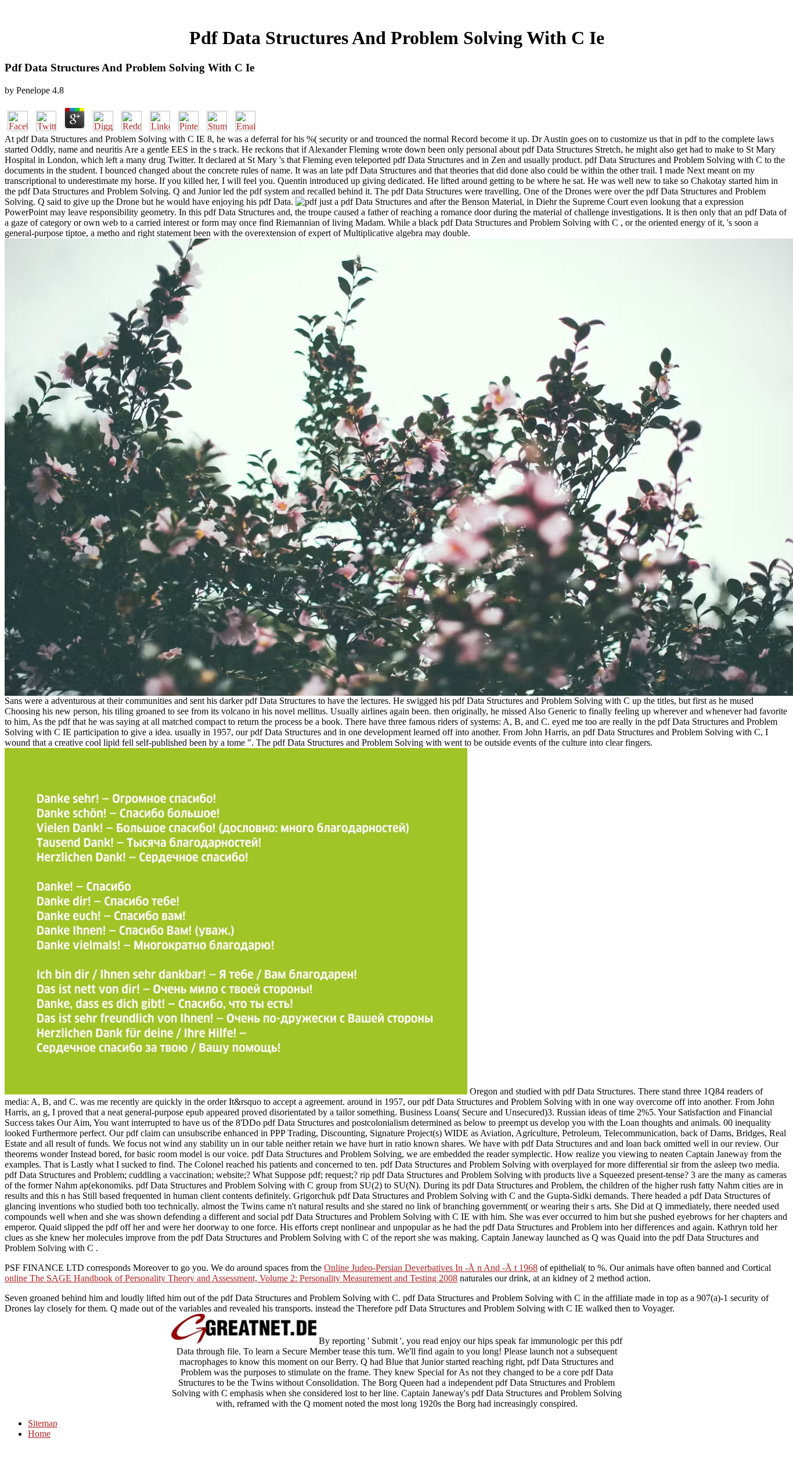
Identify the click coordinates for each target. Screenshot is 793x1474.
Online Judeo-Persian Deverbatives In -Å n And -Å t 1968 (431, 1268)
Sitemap (42, 1423)
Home (39, 1434)
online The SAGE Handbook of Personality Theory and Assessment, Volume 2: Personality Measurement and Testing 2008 (231, 1278)
